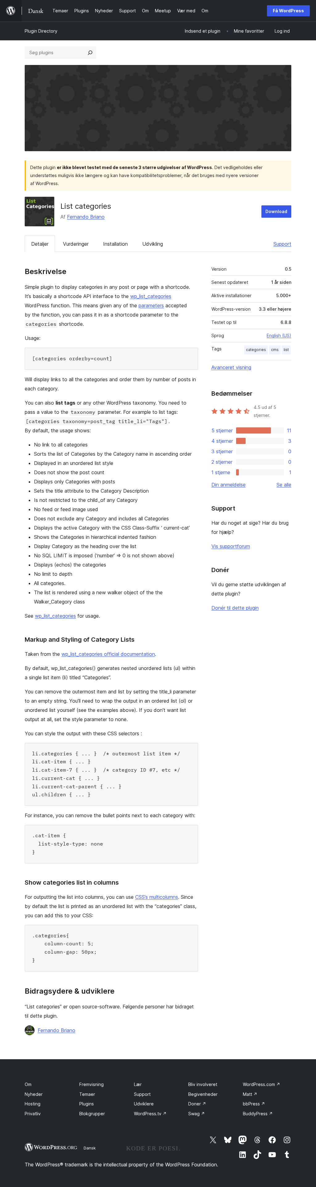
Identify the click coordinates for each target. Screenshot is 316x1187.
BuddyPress (258, 1113)
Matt (250, 1094)
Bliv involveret (202, 1084)
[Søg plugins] (90, 52)
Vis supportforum (230, 546)
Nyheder (34, 1094)
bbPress (254, 1103)
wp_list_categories (150, 296)
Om (28, 1084)
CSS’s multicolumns (156, 897)
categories (256, 349)
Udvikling (152, 244)
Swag (196, 1113)
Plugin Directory (41, 31)
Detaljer (39, 244)
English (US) (279, 335)
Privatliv (33, 1113)
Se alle (283, 485)
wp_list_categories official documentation (108, 654)
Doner (197, 1103)
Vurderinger (76, 244)
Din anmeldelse (228, 485)
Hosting (32, 1103)
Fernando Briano (86, 217)
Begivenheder (203, 1094)
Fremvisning (91, 1084)
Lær (138, 1084)
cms (275, 349)
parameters (151, 305)
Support (282, 244)
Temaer (87, 1094)
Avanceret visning (231, 367)
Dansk (90, 1147)
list (286, 349)
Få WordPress (288, 10)
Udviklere (144, 1103)
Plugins (86, 1103)
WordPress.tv (150, 1113)
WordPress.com (261, 1084)
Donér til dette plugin (235, 608)
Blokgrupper (92, 1113)
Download (276, 211)
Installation (115, 244)
